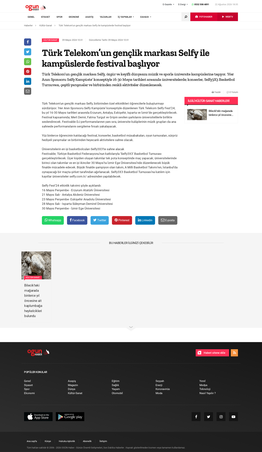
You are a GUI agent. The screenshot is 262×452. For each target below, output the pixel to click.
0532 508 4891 (201, 4)
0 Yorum (233, 92)
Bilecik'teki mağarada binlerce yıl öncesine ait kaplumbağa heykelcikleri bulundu (33, 300)
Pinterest (123, 220)
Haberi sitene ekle (214, 352)
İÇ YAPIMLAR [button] (125, 17)
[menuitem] (34, 17)
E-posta (170, 220)
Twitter (101, 220)
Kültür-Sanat (50, 40)
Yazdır (217, 92)
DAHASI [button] (144, 17)
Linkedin (146, 220)
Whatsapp (54, 220)
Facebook (78, 220)
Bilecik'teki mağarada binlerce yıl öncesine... (221, 113)
